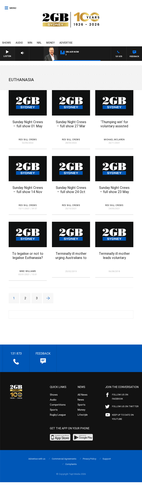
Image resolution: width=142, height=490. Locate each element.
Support (107, 458)
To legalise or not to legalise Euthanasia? (27, 255)
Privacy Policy (89, 458)
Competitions (58, 404)
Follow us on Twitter (125, 406)
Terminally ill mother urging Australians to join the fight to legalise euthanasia (71, 259)
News (81, 399)
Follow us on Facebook (120, 396)
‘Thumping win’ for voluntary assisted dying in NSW (114, 126)
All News (82, 394)
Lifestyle (83, 414)
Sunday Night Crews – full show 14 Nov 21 (27, 192)
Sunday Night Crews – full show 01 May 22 (27, 126)
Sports (54, 409)
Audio (19, 42)
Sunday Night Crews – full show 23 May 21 (114, 192)
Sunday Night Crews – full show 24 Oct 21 (71, 192)
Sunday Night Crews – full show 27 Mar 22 (71, 126)
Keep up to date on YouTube (123, 417)
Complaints (71, 464)
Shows (6, 42)
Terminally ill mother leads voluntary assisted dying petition (114, 259)
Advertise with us (36, 458)
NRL (39, 42)
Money (50, 42)
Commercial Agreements (64, 458)
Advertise (66, 42)
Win (30, 42)
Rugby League (58, 414)
